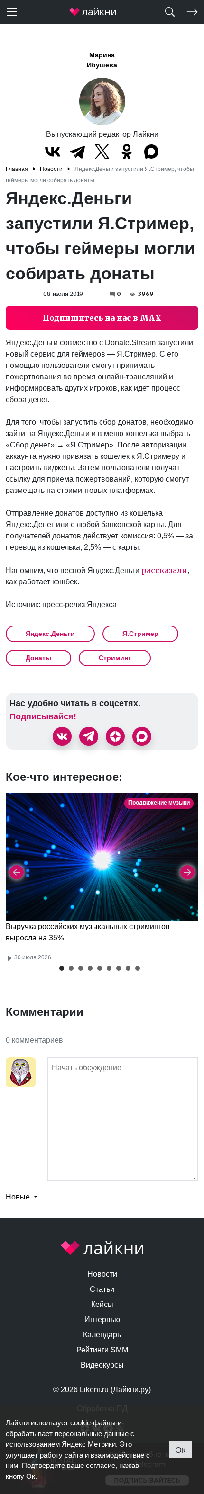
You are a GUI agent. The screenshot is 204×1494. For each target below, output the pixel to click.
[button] (61, 968)
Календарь (102, 1335)
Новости (102, 1274)
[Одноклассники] (126, 151)
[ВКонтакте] (52, 151)
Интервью (102, 1319)
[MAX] (151, 151)
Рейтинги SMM (102, 1350)
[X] (102, 151)
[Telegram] (77, 151)
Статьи (102, 1289)
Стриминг (115, 658)
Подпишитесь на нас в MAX (102, 317)
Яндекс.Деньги (50, 633)
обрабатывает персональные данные (67, 1434)
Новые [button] (19, 1197)
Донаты (38, 658)
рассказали (164, 570)
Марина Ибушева (102, 60)
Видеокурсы (102, 1365)
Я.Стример (140, 633)
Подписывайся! (42, 716)
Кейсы (102, 1304)
